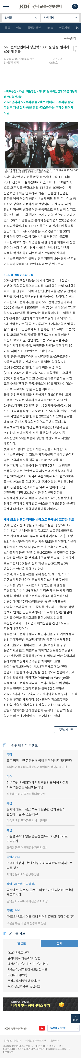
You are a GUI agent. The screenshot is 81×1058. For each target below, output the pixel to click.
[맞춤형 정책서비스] (40, 1004)
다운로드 (75, 48)
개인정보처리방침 (12, 1040)
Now (50, 28)
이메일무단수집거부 (35, 1040)
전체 (59, 943)
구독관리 (70, 38)
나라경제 (49, 17)
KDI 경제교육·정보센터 (40, 6)
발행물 (8, 17)
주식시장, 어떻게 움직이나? (23, 981)
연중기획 (64, 28)
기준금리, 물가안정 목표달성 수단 (27, 969)
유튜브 (42, 1028)
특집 (7, 28)
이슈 (18, 28)
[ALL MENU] (5, 6)
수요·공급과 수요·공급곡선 (23, 986)
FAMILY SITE (57, 1028)
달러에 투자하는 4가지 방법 (23, 958)
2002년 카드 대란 (18, 953)
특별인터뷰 (34, 28)
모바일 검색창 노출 (75, 6)
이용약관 (54, 1040)
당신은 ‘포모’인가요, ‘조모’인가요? (27, 964)
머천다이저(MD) (17, 975)
